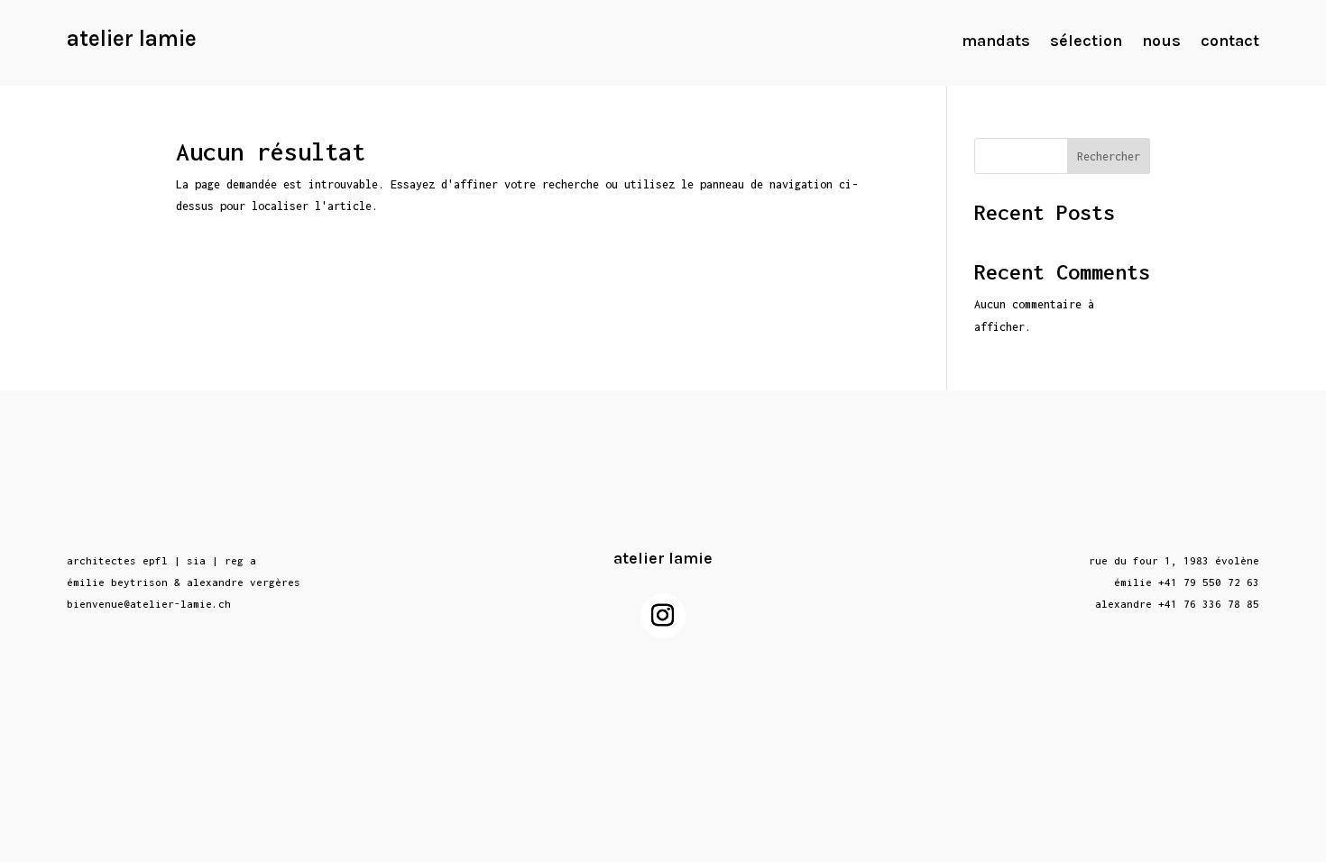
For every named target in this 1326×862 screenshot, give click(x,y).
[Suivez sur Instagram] (663, 615)
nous (1161, 42)
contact (1230, 42)
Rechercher (1108, 156)
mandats (996, 42)
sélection (1086, 42)
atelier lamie (132, 38)
